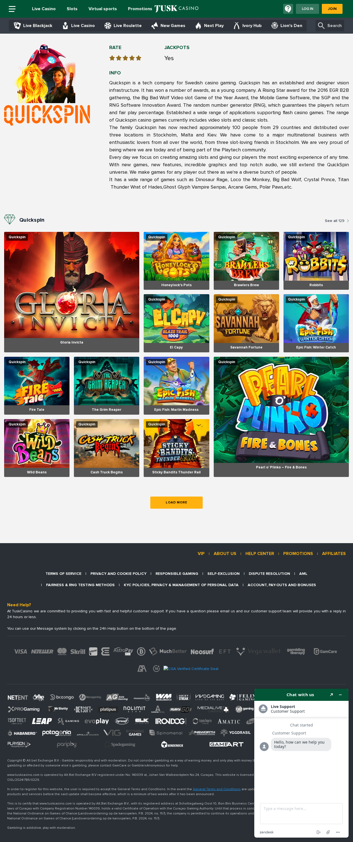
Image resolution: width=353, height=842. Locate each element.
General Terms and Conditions (217, 789)
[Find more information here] (301, 763)
